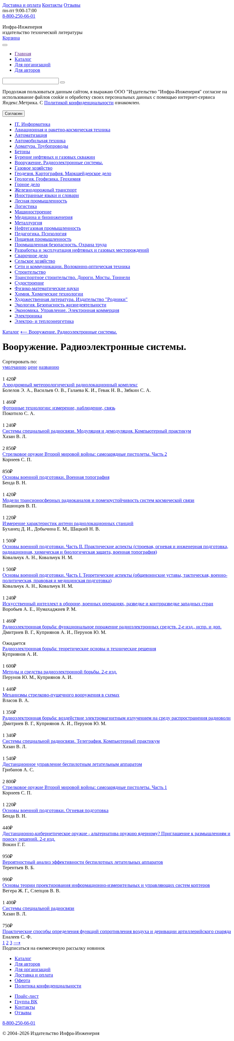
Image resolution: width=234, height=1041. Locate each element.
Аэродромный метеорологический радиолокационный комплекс (70, 384)
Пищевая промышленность (43, 239)
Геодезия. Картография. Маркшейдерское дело (63, 173)
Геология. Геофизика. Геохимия (47, 179)
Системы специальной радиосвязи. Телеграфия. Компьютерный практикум (81, 741)
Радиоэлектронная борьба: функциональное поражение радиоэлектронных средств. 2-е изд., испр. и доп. (112, 626)
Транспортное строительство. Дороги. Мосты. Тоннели (72, 277)
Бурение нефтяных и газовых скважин (55, 157)
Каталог (23, 59)
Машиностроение (33, 211)
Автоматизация (31, 135)
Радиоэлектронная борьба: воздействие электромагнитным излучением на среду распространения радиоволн (116, 718)
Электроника (28, 315)
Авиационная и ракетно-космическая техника (62, 129)
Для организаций (33, 64)
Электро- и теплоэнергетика (44, 321)
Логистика (26, 206)
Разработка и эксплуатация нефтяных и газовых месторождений (82, 250)
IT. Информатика (32, 124)
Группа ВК (26, 1001)
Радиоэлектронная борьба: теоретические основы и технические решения (79, 648)
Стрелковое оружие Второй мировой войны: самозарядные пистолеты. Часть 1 (84, 787)
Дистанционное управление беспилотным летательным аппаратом (72, 764)
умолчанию (14, 367)
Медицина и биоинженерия (44, 217)
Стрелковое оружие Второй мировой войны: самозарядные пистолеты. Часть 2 (84, 454)
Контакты (52, 5)
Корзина (11, 37)
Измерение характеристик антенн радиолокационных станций (67, 523)
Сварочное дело (31, 255)
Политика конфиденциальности (48, 985)
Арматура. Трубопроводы (41, 146)
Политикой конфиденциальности (79, 102)
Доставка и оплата (21, 5)
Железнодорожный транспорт (46, 189)
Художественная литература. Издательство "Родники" (71, 299)
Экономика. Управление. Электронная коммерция (67, 310)
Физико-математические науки (47, 288)
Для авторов (27, 70)
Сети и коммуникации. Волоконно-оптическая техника (72, 266)
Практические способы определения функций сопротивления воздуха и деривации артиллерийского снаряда (116, 931)
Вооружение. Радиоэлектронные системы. (59, 162)
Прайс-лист (27, 996)
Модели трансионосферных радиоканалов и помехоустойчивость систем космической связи (98, 500)
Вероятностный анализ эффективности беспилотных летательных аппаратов (82, 862)
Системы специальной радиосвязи (38, 908)
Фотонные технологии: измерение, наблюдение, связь (58, 407)
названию (49, 367)
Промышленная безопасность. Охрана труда (61, 244)
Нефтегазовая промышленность (48, 228)
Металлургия (28, 222)
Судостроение (29, 282)
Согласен (13, 113)
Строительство (30, 272)
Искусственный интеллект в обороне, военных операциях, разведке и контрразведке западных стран (107, 603)
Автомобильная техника (40, 140)
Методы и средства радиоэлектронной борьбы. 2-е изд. (59, 671)
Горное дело (27, 184)
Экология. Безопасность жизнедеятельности (60, 304)
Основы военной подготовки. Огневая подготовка (55, 810)
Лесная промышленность (41, 200)
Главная (23, 53)
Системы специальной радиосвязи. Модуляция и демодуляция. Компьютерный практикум (96, 431)
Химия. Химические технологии (49, 293)
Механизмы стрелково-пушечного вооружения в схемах (60, 694)
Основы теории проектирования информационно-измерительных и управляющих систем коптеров (106, 885)
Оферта (22, 980)
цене (32, 367)
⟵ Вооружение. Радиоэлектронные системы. (68, 331)
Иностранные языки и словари (47, 195)
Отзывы (72, 5)
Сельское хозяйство (35, 261)
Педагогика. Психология (40, 233)
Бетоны (22, 151)
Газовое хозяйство (33, 168)
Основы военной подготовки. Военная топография (55, 477)
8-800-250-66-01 (18, 16)
